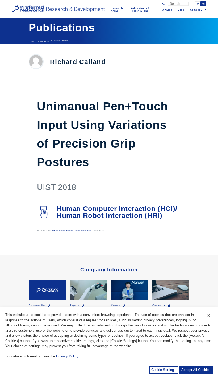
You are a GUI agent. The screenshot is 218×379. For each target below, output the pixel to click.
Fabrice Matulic (58, 230)
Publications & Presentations (140, 9)
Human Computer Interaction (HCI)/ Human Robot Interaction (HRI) (117, 212)
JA (198, 4)
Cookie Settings (163, 370)
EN (203, 4)
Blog (181, 10)
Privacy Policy (67, 356)
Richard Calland (73, 230)
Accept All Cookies (196, 370)
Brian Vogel (86, 230)
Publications (43, 41)
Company (196, 10)
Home (31, 41)
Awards (167, 10)
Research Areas (117, 9)
